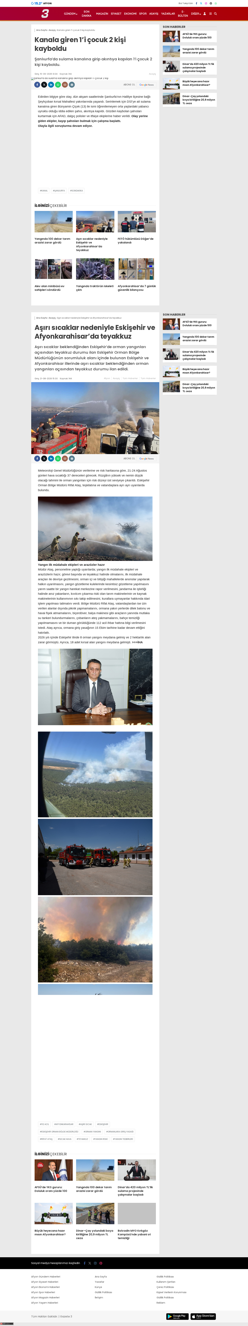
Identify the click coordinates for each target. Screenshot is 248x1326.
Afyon (107, 378)
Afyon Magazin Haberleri (45, 1297)
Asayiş (153, 13)
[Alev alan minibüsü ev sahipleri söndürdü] (54, 270)
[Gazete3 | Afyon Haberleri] (45, 17)
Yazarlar (168, 13)
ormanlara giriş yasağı (120, 1131)
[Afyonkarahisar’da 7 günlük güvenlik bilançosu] (137, 270)
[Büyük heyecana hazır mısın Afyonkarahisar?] (171, 88)
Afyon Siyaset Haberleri (44, 1282)
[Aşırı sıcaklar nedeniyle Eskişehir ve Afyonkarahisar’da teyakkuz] (95, 223)
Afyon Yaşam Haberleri (44, 1302)
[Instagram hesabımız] (206, 3)
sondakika (77, 190)
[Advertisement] (95, 160)
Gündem (69, 13)
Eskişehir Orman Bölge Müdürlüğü (60, 1131)
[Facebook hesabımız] (196, 3)
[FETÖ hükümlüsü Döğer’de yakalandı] (137, 223)
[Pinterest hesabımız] (211, 3)
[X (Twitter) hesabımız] (201, 3)
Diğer (195, 13)
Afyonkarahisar (64, 1124)
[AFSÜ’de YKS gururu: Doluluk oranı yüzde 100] (171, 41)
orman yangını (93, 1131)
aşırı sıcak (86, 1124)
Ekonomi (130, 13)
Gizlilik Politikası (103, 1292)
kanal (45, 190)
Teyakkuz (83, 1139)
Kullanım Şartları (166, 1282)
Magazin (102, 13)
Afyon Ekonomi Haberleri (45, 1287)
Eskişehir (103, 1124)
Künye (98, 1287)
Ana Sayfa (101, 1276)
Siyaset (116, 13)
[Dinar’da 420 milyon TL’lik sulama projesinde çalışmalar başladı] (171, 71)
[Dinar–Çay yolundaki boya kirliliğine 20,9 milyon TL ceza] (171, 103)
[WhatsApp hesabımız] (216, 3)
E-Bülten (183, 13)
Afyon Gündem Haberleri (45, 1276)
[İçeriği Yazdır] (72, 85)
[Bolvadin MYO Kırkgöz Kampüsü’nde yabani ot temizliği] (137, 1214)
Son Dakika (86, 13)
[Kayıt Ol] (205, 13)
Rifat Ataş (47, 1139)
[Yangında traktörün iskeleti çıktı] (95, 270)
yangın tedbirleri (124, 1139)
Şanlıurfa (59, 190)
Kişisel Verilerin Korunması (171, 1292)
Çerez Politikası (165, 1287)
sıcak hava (65, 1139)
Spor (143, 13)
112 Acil (45, 1124)
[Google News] (146, 84)
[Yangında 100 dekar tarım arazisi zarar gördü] (54, 223)
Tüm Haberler (130, 378)
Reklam (161, 1302)
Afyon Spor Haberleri (43, 1292)
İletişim (99, 1297)
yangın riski (101, 1139)
